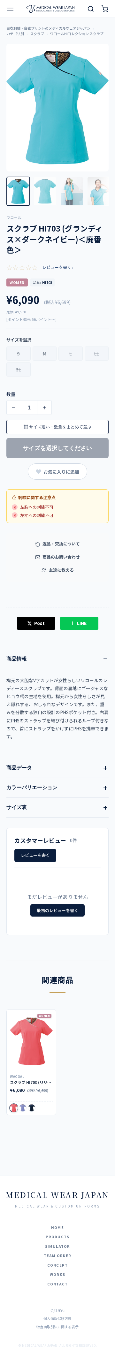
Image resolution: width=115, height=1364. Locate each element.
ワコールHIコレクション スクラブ (76, 33)
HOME (57, 1227)
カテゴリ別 (15, 33)
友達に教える (61, 570)
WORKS (57, 1274)
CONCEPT (57, 1265)
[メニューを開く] (10, 9)
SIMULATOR (57, 1246)
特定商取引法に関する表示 (57, 1326)
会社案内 (57, 1310)
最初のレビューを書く (57, 910)
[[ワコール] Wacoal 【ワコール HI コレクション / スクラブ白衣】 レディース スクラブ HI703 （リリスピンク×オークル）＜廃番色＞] (31, 1041)
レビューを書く (35, 855)
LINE (79, 623)
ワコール (14, 217)
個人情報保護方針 (57, 1318)
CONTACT (57, 1283)
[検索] (90, 9)
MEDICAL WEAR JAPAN (57, 1194)
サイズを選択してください (57, 448)
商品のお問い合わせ (61, 557)
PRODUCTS (57, 1236)
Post (36, 623)
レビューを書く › (57, 267)
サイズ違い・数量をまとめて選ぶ (57, 426)
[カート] (104, 9)
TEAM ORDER (58, 1255)
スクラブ (37, 33)
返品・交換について (61, 544)
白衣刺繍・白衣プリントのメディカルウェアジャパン (48, 28)
